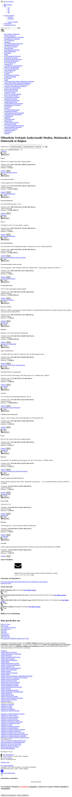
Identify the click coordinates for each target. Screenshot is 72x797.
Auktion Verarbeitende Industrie (9, 690)
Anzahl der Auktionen (15, 146)
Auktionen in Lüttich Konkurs (9, 718)
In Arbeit (10, 17)
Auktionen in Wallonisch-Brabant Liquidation (13, 736)
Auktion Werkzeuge (6, 655)
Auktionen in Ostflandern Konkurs (10, 723)
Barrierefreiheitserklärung (8, 748)
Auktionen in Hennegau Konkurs (10, 720)
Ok (32, 575)
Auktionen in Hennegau (7, 704)
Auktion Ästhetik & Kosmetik (9, 673)
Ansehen (3, 171)
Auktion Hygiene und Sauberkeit (10, 679)
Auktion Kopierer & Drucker (9, 699)
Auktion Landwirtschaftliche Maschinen (12, 698)
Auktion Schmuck (6, 701)
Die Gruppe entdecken (7, 765)
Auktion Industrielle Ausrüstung (9, 684)
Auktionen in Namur (6, 707)
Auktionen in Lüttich (6, 706)
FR (8, 9)
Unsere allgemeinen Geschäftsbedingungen (13, 742)
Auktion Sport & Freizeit (7, 658)
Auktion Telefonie (6, 688)
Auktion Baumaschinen (7, 695)
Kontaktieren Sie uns (10, 25)
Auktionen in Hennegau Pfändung (10, 726)
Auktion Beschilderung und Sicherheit (11, 687)
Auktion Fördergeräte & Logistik (10, 663)
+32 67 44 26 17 (7, 758)
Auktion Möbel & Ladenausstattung (11, 668)
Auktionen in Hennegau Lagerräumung (12, 721)
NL (9, 11)
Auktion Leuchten (6, 671)
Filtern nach (4, 149)
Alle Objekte (7, 23)
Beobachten (6, 154)
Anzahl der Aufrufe (28, 146)
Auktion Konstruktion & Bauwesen (10, 657)
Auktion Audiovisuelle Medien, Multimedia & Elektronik (16, 676)
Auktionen (4, 651)
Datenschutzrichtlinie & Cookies (10, 747)
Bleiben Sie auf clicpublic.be (8, 795)
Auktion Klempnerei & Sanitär (9, 696)
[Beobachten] (2, 593)
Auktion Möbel (5, 662)
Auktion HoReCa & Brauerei (9, 652)
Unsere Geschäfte (13, 22)
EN (9, 8)
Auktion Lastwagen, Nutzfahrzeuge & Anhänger (14, 677)
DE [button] (5, 6)
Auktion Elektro (5, 674)
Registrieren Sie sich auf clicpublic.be (11, 744)
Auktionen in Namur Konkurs (9, 715)
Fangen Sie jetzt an (6, 583)
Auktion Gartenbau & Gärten (9, 680)
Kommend (11, 18)
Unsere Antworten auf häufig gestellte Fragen (13, 740)
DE (9, 12)
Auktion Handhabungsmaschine (10, 685)
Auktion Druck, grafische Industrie (10, 682)
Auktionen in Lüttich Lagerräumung (11, 731)
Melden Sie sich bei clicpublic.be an (11, 745)
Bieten (8, 171)
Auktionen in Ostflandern (8, 709)
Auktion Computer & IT (7, 666)
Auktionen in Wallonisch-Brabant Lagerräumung (14, 734)
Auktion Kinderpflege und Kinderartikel (12, 692)
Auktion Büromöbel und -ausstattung (11, 654)
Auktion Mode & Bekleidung (9, 660)
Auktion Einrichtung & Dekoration (10, 665)
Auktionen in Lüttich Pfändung (9, 728)
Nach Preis (38, 146)
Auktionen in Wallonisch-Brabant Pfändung (13, 729)
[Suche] (18, 28)
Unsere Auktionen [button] (9, 15)
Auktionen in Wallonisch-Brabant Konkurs (12, 714)
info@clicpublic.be (8, 754)
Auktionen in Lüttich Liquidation (10, 717)
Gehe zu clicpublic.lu (23, 795)
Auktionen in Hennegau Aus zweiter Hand (12, 732)
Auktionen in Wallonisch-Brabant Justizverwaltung (15, 737)
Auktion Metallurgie (6, 693)
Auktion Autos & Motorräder (9, 669)
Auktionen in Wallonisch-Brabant (10, 710)
